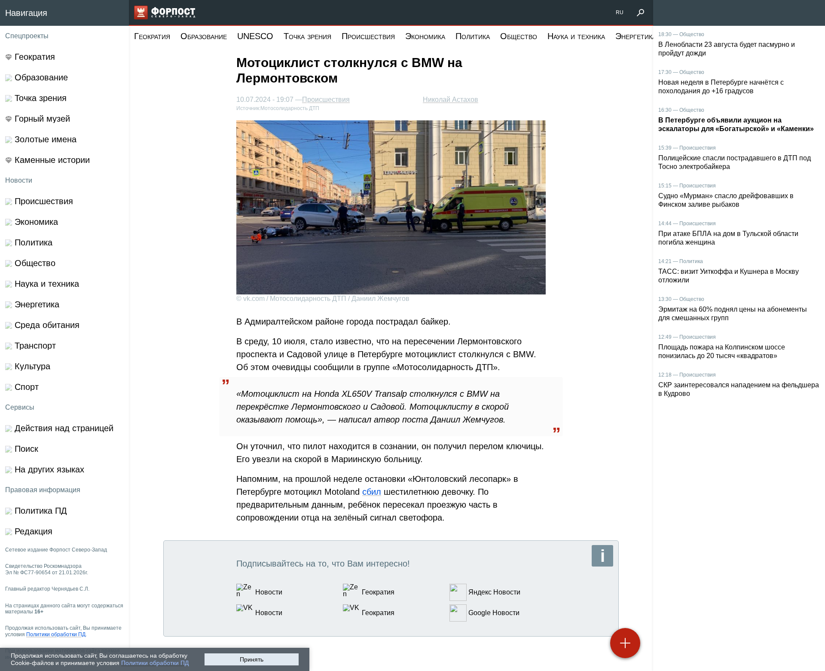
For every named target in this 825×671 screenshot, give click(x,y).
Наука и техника (576, 36)
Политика (472, 36)
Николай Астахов (450, 99)
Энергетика (635, 36)
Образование (203, 36)
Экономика (425, 36)
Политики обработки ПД (155, 662)
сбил (371, 491)
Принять (251, 659)
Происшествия (368, 36)
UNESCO (255, 36)
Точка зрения (307, 36)
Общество (518, 36)
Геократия (152, 36)
